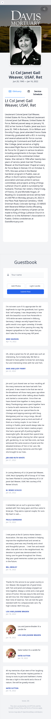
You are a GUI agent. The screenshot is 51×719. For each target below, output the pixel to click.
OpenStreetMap (28, 712)
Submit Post (25, 291)
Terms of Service (32, 708)
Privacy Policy (18, 708)
